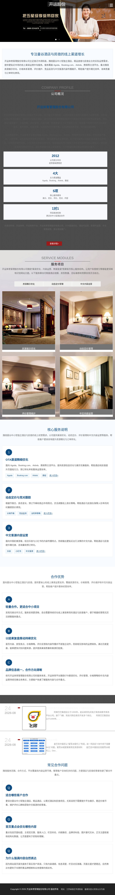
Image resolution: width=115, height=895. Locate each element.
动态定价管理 (57, 284)
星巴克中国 (51, 740)
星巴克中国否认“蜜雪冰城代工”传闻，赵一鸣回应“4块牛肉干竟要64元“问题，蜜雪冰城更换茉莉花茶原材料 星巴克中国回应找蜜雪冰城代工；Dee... (78, 747)
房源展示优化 (29, 284)
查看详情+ (54, 243)
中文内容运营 (86, 284)
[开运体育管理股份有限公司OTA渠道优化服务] (57, 21)
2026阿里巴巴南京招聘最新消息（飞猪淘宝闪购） (71, 708)
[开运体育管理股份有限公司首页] (57, 4)
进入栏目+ (53, 475)
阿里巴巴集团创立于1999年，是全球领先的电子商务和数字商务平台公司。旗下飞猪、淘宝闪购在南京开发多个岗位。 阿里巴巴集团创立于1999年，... (78, 715)
